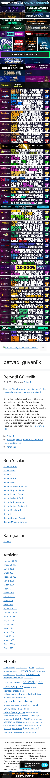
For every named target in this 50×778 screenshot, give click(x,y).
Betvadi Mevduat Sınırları (15, 522)
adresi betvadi (9, 668)
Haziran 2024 (9, 616)
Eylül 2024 (8, 604)
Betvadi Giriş (9, 470)
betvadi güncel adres (13, 691)
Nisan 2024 (8, 624)
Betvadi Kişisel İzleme (13, 490)
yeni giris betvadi (31, 732)
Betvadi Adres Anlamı (13, 502)
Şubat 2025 (8, 585)
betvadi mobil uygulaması (11, 705)
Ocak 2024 (8, 636)
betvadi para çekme (14, 712)
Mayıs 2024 (8, 620)
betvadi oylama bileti (33, 439)
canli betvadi (7, 725)
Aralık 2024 (8, 593)
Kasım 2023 (9, 644)
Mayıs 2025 (8, 581)
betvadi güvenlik (14, 439)
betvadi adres (40, 668)
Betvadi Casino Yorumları (15, 486)
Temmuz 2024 (10, 612)
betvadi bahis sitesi (9, 675)
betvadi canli (33, 674)
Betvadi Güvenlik (19, 376)
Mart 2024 (8, 628)
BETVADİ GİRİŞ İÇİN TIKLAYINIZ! (25, 54)
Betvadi (10, 436)
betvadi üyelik (27, 722)
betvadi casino (28, 678)
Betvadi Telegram (8, 716)
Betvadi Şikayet (37, 722)
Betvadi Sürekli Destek (14, 494)
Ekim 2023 (8, 648)
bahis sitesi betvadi (21, 668)
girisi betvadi (17, 729)
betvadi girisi (33, 682)
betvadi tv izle (7, 719)
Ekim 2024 (8, 600)
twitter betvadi (7, 732)
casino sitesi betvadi (20, 725)
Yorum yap (12, 447)
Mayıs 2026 (8, 569)
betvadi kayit (35, 694)
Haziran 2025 (9, 577)
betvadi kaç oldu (21, 697)
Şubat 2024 (9, 632)
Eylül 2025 (8, 573)
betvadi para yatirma (16, 708)
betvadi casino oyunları (12, 682)
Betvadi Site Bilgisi (12, 510)
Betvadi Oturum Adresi (14, 518)
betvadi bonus (20, 675)
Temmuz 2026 (10, 561)
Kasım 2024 (9, 596)
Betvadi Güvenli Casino (14, 498)
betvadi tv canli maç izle (31, 716)
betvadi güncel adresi (15, 694)
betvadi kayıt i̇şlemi (9, 697)
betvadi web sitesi (36, 719)
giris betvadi (7, 729)
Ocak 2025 (8, 589)
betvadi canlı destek (13, 677)
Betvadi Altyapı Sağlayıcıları (16, 506)
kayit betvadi (31, 728)
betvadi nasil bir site (29, 705)
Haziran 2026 (9, 565)
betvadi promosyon (32, 712)
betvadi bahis (41, 671)
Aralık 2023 (8, 640)
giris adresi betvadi (35, 725)
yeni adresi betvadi (12, 443)
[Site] (25, 91)
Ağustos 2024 (10, 608)
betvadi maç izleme (17, 701)
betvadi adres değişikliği (10, 671)
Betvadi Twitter (21, 718)
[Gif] (25, 146)
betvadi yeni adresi (12, 722)
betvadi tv (18, 716)
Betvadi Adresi (10, 466)
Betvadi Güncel (30, 687)
